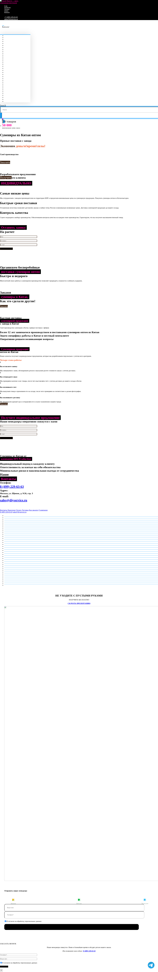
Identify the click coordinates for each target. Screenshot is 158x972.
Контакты (7, 12)
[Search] (1, 115)
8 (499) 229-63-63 (12, 486)
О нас (5, 6)
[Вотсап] (79, 899)
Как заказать (33, 510)
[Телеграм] (145, 899)
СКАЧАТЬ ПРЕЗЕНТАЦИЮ (79, 603)
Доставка (6, 9)
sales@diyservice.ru (11, 19)
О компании (43, 510)
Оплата (6, 10)
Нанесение (12, 510)
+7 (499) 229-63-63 (11, 17)
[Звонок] (13, 899)
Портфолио (7, 7)
